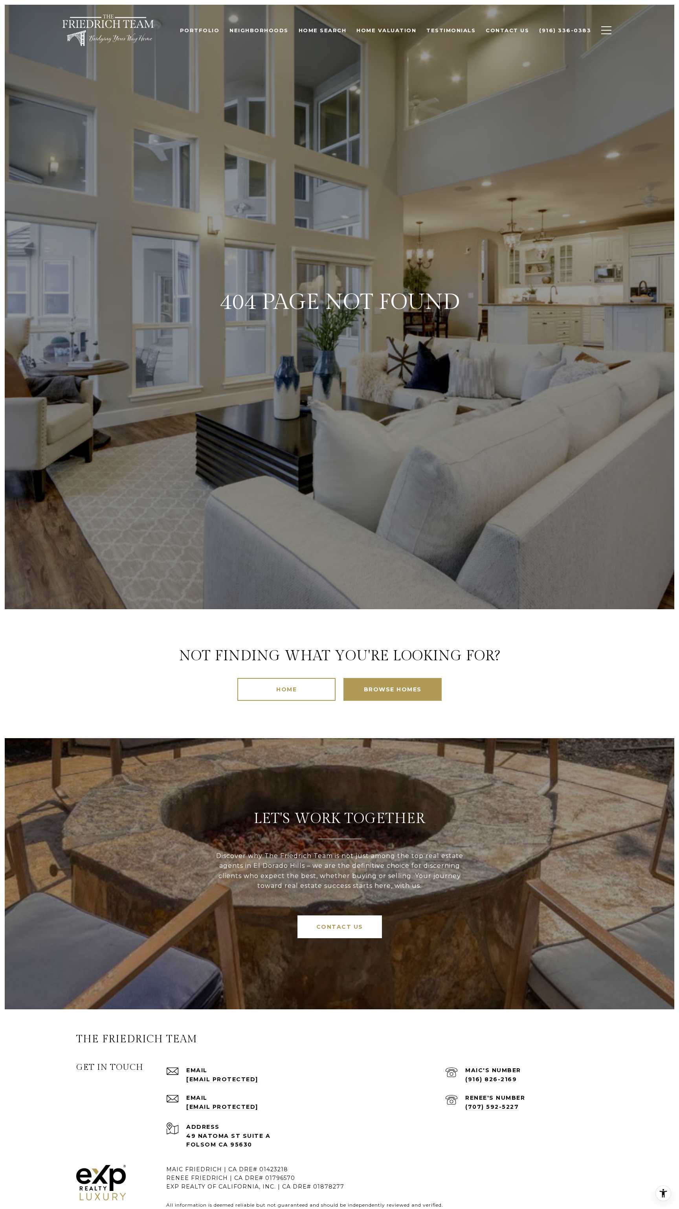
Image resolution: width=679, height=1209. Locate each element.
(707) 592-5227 (492, 1106)
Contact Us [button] (339, 926)
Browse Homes (393, 689)
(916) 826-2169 (491, 1079)
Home (286, 689)
